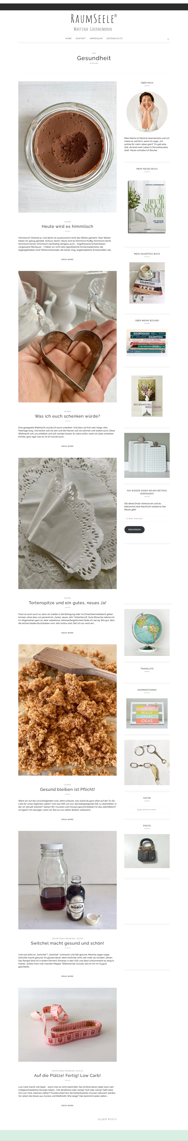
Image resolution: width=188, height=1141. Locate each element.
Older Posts (107, 1119)
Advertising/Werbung (63, 939)
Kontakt (81, 38)
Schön (67, 411)
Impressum (96, 38)
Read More (67, 259)
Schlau (79, 1071)
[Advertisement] (148, 573)
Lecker (67, 222)
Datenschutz (115, 38)
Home (68, 38)
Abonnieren (134, 529)
